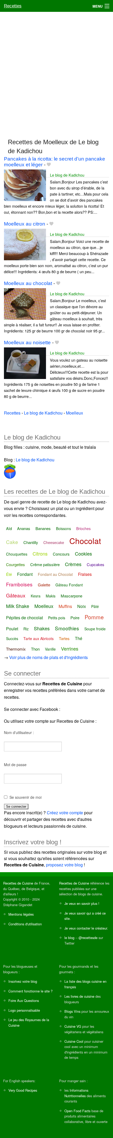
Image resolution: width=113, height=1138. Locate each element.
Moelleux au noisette (27, 342)
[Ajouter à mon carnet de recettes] (49, 164)
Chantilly (30, 542)
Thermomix (16, 649)
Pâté (95, 606)
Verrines (69, 648)
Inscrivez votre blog (22, 981)
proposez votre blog (64, 865)
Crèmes (73, 564)
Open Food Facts (77, 1110)
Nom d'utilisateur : (19, 732)
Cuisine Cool (73, 1041)
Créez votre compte (65, 813)
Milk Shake (17, 605)
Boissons (63, 528)
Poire (74, 617)
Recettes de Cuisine (18, 883)
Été (9, 574)
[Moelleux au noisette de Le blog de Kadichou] (25, 363)
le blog (69, 937)
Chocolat (85, 540)
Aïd (9, 528)
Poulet (12, 629)
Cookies (83, 553)
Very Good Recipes (22, 1090)
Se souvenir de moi (25, 797)
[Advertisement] (56, 72)
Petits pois (56, 617)
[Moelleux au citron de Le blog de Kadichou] (25, 244)
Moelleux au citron (24, 224)
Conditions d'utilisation (25, 923)
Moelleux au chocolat (28, 283)
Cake (12, 541)
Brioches (83, 528)
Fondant (25, 574)
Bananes (43, 528)
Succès (12, 638)
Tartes (64, 638)
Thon (35, 649)
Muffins (65, 606)
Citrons (40, 553)
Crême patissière (45, 564)
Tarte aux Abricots (38, 638)
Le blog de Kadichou (67, 175)
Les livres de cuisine (79, 996)
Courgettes (15, 564)
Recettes (13, 5)
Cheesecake (53, 542)
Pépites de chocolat (24, 618)
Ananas (23, 528)
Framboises (19, 584)
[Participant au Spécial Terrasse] (10, 470)
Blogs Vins (72, 1011)
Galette (44, 584)
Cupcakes (95, 564)
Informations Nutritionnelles (76, 1093)
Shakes (42, 628)
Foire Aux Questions (23, 1000)
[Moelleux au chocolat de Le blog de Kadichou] (25, 303)
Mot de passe (15, 764)
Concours (61, 554)
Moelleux (43, 605)
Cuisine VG (72, 1026)
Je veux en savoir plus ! (81, 903)
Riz (26, 628)
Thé (78, 638)
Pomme (94, 617)
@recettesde (88, 937)
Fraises (85, 574)
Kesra (35, 595)
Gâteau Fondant (69, 584)
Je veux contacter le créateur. (86, 928)
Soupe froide (95, 628)
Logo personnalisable (24, 1010)
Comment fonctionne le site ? (30, 991)
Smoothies (67, 628)
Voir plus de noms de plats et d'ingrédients (48, 657)
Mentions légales (21, 914)
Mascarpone (71, 595)
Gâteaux (15, 595)
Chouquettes (16, 554)
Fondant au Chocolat (55, 574)
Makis (50, 595)
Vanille (50, 649)
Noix (81, 606)
